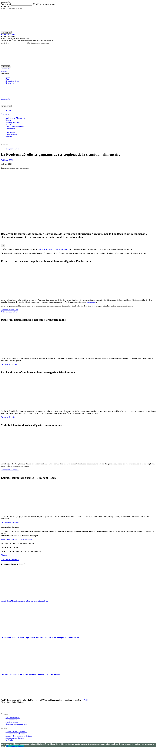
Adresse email (6, 4)
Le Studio (9, 740)
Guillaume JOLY (7, 160)
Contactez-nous (11, 134)
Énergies (9, 120)
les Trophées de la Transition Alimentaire (52, 249)
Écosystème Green (12, 81)
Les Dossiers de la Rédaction (16, 734)
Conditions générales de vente (16, 724)
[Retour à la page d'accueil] (18, 97)
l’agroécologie (91, 302)
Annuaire (9, 77)
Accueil (8, 110)
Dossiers (4, 71)
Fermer (8, 106)
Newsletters (10, 83)
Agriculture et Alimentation (15, 118)
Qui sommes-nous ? (13, 718)
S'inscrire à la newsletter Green (22, 539)
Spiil (85, 700)
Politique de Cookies (16, 746)
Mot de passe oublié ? (9, 34)
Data (7, 79)
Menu (4, 106)
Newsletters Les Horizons (15, 738)
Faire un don (5, 539)
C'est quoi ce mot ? (10, 559)
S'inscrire (4, 555)
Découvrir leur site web (9, 310)
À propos (9, 136)
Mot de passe (5, 6)
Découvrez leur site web (10, 417)
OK (7, 746)
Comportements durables (15, 126)
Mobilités (9, 124)
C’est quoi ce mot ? (13, 132)
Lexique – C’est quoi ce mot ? (16, 732)
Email (3, 43)
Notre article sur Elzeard (10, 312)
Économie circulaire (13, 122)
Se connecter (5, 69)
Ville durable (10, 128)
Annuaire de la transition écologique (19, 736)
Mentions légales (12, 722)
